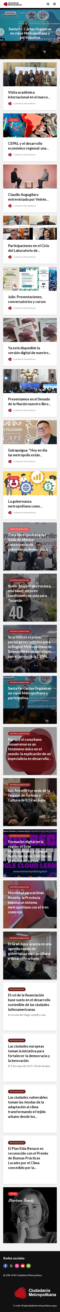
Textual (13, 1194)
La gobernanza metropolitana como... (25, 503)
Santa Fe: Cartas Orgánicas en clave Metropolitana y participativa (29, 693)
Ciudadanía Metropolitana (24, 103)
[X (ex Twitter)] (11, 1266)
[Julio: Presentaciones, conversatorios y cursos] (30, 278)
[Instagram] (17, 1266)
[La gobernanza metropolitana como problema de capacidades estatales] (30, 483)
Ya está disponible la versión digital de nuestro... (29, 350)
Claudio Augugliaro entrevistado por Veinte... (28, 196)
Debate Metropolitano (19, 529)
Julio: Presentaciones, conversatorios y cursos (27, 299)
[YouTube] (22, 1266)
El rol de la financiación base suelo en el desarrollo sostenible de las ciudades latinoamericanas (29, 1002)
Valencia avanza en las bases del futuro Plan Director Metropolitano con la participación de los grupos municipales (28, 544)
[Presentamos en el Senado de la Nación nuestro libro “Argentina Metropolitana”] (30, 380)
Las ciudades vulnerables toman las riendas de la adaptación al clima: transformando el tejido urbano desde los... (28, 1107)
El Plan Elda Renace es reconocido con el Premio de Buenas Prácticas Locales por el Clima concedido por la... (28, 1158)
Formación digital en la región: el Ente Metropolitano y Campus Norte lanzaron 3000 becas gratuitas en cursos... (29, 851)
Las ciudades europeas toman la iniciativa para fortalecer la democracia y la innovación (29, 1053)
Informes (14, 120)
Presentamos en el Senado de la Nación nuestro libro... (29, 401)
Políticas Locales (17, 989)
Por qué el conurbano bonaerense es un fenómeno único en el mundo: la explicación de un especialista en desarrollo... (29, 749)
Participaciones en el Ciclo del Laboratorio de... (28, 248)
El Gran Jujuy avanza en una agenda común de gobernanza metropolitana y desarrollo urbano (29, 951)
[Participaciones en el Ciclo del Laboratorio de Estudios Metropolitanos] (30, 227)
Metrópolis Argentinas (19, 580)
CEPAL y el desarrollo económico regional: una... (28, 145)
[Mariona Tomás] (30, 1214)
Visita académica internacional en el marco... (29, 94)
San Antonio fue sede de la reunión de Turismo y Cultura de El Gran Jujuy (29, 795)
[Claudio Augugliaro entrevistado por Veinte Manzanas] (30, 176)
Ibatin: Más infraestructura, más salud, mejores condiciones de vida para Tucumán (29, 593)
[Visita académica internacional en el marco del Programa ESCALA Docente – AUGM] (30, 74)
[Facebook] (5, 1266)
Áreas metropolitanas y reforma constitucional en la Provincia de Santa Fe (30, 33)
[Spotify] (28, 1266)
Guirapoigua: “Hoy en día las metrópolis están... (27, 452)
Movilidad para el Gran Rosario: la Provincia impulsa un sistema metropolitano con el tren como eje (28, 902)
